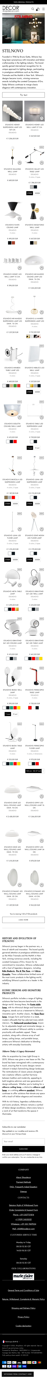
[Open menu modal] (43, 8)
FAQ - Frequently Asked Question (23, 1186)
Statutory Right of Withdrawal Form (23, 1205)
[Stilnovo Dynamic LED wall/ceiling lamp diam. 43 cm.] (34, 877)
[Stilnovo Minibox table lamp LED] (12, 354)
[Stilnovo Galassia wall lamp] (12, 155)
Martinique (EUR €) (11, 1342)
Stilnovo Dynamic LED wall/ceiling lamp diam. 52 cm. (12, 894)
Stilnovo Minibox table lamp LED (12, 369)
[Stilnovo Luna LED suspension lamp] (34, 465)
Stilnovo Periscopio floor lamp (34, 747)
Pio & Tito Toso (23, 971)
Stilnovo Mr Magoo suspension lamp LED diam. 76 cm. (12, 321)
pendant (30, 1090)
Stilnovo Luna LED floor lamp (12, 536)
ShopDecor (19, 1346)
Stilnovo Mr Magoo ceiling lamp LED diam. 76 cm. (34, 276)
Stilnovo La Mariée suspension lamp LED (34, 319)
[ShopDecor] (11, 8)
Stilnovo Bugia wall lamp (12, 691)
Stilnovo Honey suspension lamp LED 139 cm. (12, 127)
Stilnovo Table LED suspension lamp (34, 424)
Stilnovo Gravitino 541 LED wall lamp (34, 592)
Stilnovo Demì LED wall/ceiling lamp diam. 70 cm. (12, 849)
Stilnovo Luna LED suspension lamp (34, 480)
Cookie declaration (23, 1325)
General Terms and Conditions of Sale (23, 1290)
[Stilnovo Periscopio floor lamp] (34, 732)
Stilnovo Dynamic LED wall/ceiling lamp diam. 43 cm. (34, 894)
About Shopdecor (23, 1177)
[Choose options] (42, 163)
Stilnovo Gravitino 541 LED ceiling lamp (12, 641)
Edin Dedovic (8, 971)
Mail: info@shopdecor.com (23, 1228)
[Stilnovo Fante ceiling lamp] (12, 211)
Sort (25, 95)
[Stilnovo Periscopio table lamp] (34, 676)
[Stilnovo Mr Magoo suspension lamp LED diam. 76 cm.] (12, 305)
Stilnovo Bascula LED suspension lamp (12, 480)
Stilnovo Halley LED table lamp (34, 170)
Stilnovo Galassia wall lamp (12, 170)
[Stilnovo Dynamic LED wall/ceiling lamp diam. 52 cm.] (12, 877)
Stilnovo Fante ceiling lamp (12, 226)
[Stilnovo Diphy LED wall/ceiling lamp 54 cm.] (34, 833)
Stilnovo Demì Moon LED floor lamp (34, 536)
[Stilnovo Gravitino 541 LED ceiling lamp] (12, 627)
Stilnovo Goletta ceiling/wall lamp (12, 424)
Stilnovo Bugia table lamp (12, 747)
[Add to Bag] (20, 118)
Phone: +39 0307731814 (23, 1214)
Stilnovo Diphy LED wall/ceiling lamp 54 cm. (34, 849)
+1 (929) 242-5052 (23, 1219)
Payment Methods (23, 1182)
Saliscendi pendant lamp (25, 1022)
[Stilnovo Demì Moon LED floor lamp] (34, 521)
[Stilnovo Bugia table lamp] (12, 732)
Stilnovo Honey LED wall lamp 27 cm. (34, 125)
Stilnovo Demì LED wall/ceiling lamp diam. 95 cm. (12, 805)
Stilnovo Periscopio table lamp (34, 691)
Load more (23, 920)
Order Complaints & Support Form (23, 1210)
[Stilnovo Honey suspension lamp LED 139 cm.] (12, 111)
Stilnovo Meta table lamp (12, 592)
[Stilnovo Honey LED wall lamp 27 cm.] (34, 111)
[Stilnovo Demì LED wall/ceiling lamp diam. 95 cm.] (12, 789)
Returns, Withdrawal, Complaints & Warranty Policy (23, 1299)
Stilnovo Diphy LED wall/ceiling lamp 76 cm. (34, 805)
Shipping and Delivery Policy (23, 1308)
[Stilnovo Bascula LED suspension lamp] (12, 465)
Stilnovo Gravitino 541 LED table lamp (34, 641)
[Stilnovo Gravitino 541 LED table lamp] (34, 627)
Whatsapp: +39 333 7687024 (23, 1224)
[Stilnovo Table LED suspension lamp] (34, 410)
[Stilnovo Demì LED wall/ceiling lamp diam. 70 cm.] (12, 833)
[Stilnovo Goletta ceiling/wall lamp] (12, 410)
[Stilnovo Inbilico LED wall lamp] (34, 354)
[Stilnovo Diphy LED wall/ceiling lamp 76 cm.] (34, 789)
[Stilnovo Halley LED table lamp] (34, 155)
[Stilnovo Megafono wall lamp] (34, 211)
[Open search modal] (32, 8)
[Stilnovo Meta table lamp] (12, 577)
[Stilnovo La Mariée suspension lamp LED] (34, 305)
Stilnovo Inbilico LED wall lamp (34, 369)
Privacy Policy (23, 1316)
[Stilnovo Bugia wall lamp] (12, 676)
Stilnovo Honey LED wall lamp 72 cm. (12, 275)
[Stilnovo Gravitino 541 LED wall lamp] (34, 577)
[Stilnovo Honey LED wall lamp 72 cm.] (12, 260)
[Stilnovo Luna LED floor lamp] (12, 521)
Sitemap (23, 1191)
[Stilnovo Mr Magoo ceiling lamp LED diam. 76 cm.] (34, 260)
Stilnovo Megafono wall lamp (34, 226)
